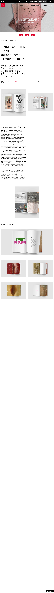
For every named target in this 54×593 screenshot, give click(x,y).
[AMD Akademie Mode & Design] (3, 5)
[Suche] (49, 5)
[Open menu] (52, 5)
